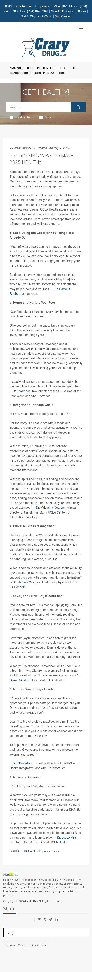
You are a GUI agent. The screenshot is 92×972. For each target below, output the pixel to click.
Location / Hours (20, 72)
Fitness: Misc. (39, 945)
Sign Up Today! (44, 72)
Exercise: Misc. (15, 945)
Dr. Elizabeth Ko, (24, 763)
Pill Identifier (46, 68)
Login (61, 72)
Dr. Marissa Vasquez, (27, 582)
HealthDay (31, 901)
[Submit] (78, 107)
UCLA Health (33, 851)
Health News (24, 117)
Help (30, 68)
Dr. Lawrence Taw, (25, 391)
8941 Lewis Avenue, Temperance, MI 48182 (36, 6)
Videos (50, 117)
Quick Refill (68, 68)
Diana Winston (19, 680)
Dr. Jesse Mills (67, 837)
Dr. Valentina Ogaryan (51, 507)
